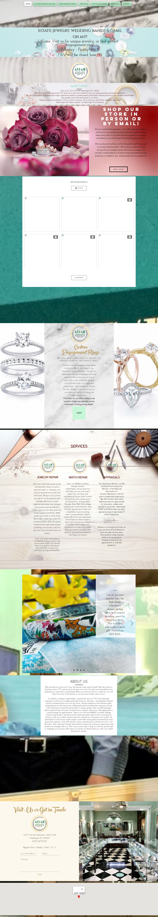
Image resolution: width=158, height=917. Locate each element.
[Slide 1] (73, 670)
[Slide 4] (83, 670)
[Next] (132, 623)
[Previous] (26, 623)
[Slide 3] (80, 670)
